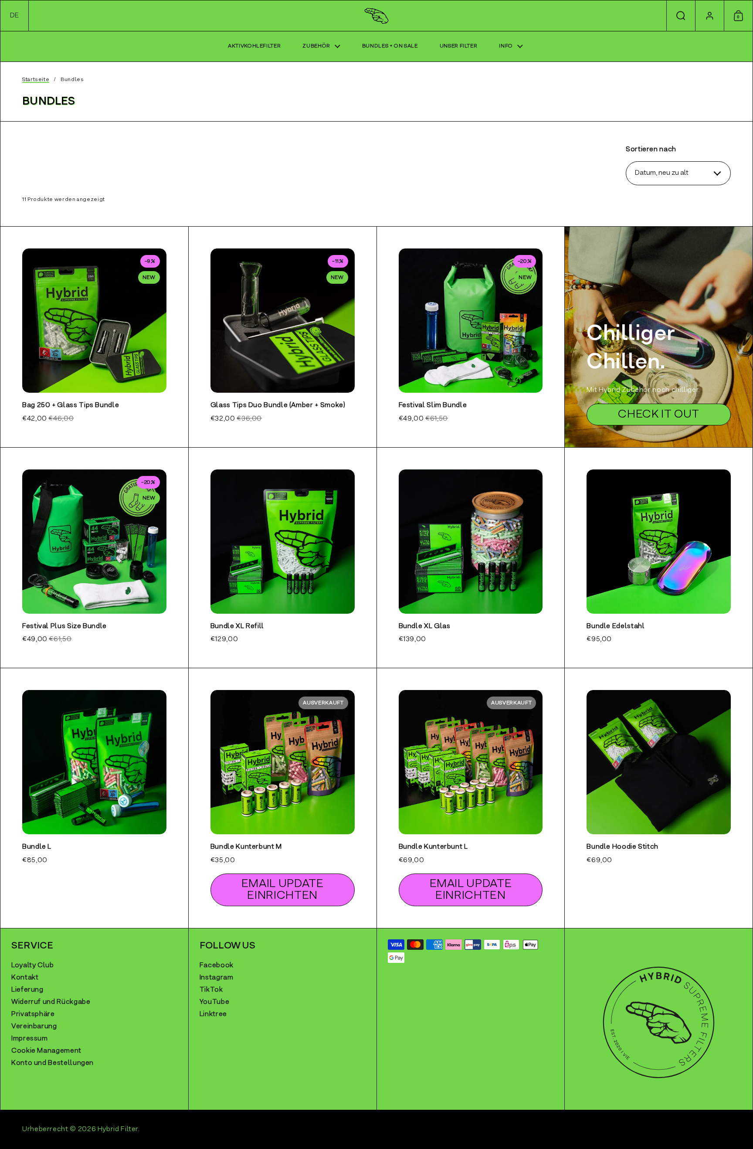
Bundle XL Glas (471, 558)
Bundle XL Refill (282, 558)
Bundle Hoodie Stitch (659, 798)
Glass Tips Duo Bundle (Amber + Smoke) (282, 337)
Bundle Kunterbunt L (471, 798)
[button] (14, 15)
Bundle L (94, 798)
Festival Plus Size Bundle (94, 558)
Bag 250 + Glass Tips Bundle (94, 337)
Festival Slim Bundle (471, 337)
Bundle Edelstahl (659, 558)
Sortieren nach (651, 149)
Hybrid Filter (118, 1129)
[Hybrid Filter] (376, 16)
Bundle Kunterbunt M (282, 798)
